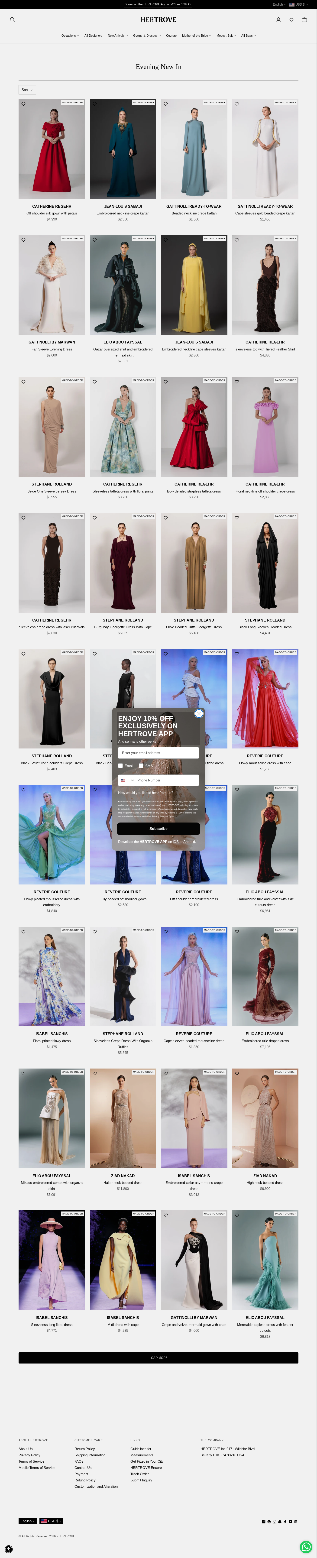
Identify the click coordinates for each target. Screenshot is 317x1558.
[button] (9, 1549)
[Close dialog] (199, 713)
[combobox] (126, 780)
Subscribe (158, 829)
